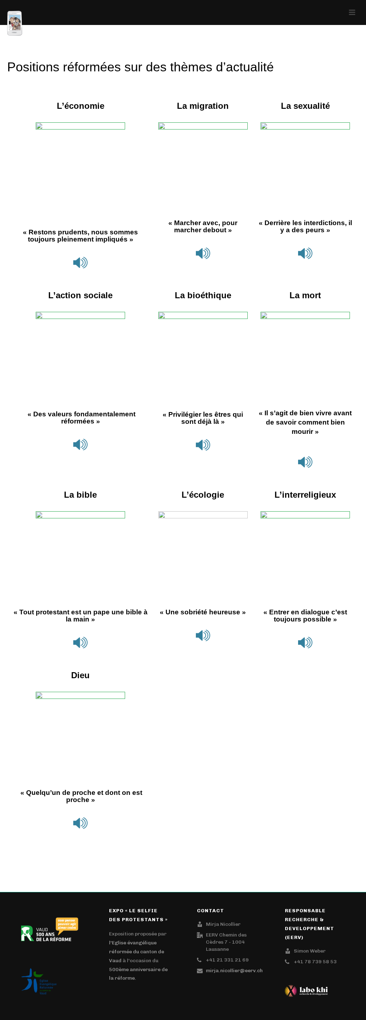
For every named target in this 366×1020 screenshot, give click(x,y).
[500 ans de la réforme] (49, 927)
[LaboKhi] (306, 989)
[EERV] (39, 979)
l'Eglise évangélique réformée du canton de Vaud (136, 952)
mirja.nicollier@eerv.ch (234, 971)
